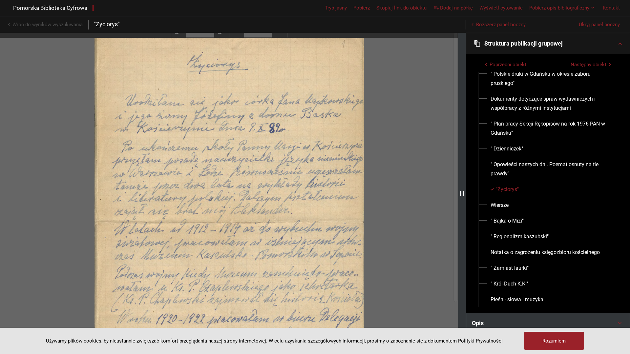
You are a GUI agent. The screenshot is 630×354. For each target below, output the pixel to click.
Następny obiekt (588, 65)
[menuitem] (551, 79)
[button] (548, 43)
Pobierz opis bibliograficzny (559, 8)
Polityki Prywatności (480, 341)
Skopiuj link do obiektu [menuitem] (401, 8)
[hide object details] (462, 193)
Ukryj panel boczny (599, 25)
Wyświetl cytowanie (501, 8)
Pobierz (361, 8)
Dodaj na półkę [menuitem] (456, 8)
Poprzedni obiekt (508, 65)
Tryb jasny (336, 8)
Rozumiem (554, 341)
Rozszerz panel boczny (501, 25)
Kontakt (611, 8)
